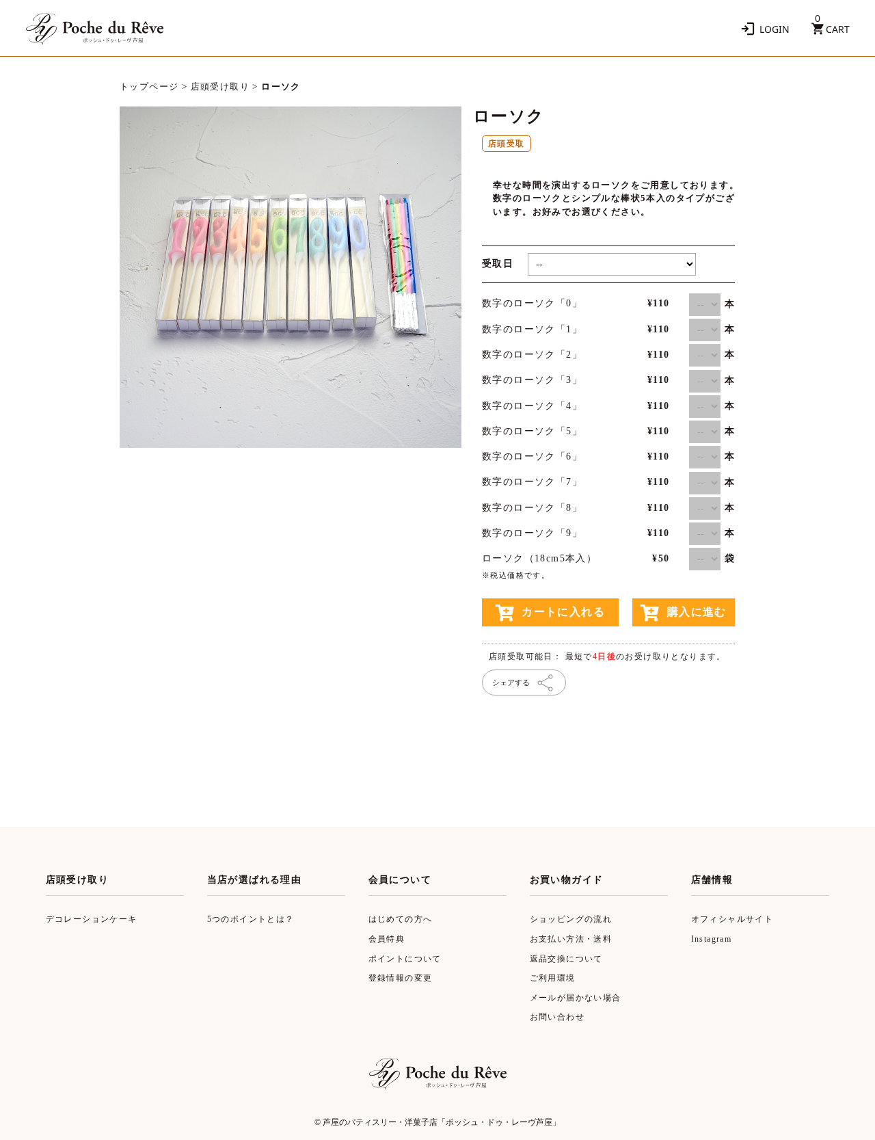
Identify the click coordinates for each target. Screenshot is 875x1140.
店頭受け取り (220, 86)
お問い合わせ (557, 1017)
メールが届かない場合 (575, 998)
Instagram (711, 939)
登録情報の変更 (400, 978)
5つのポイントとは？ (251, 919)
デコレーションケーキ (91, 919)
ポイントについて (405, 959)
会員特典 (386, 939)
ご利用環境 (553, 978)
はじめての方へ (400, 919)
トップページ (149, 86)
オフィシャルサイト (732, 919)
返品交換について (566, 959)
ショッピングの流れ (571, 919)
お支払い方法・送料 (571, 939)
